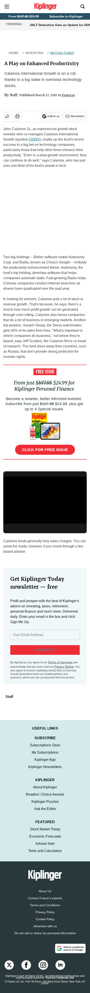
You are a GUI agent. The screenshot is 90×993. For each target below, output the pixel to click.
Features (68, 95)
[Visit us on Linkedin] (60, 965)
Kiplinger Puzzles (45, 801)
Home (14, 53)
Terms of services (60, 662)
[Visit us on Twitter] (9, 965)
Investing (34, 53)
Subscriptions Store (45, 745)
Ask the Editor (45, 809)
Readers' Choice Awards (45, 794)
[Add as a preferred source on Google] (70, 948)
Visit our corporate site (59, 977)
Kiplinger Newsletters (45, 767)
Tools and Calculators (45, 851)
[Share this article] (7, 116)
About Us (45, 891)
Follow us (53, 116)
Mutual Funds (62, 53)
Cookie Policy (45, 919)
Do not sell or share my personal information (45, 933)
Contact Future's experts (45, 898)
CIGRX (34, 139)
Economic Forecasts (45, 836)
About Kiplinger (45, 787)
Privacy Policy (45, 912)
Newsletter (78, 116)
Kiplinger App (45, 759)
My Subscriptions (45, 752)
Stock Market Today (45, 829)
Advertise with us (45, 926)
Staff (13, 95)
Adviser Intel (45, 843)
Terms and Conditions (45, 905)
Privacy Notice (64, 666)
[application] (45, 500)
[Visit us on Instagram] (43, 965)
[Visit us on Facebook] (26, 965)
